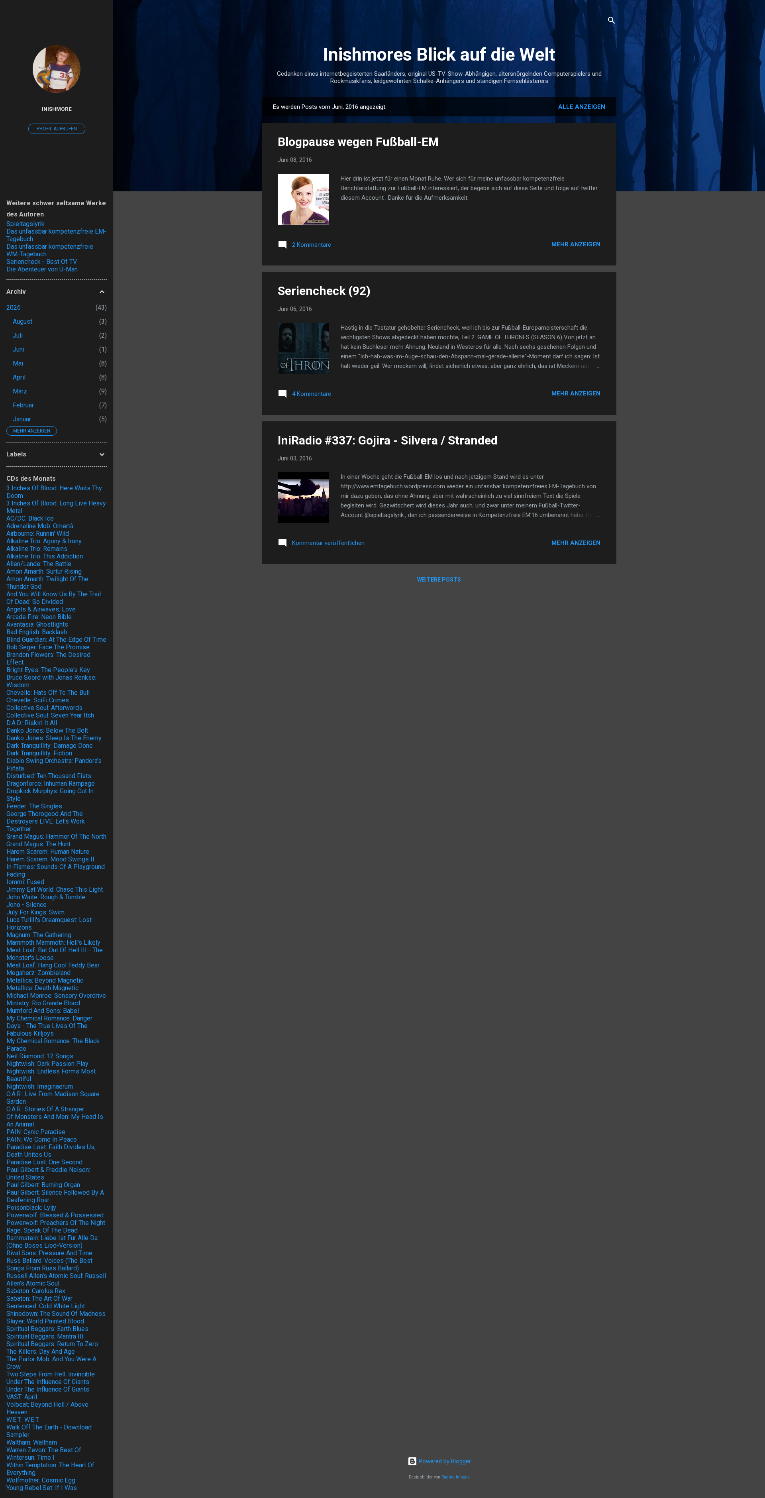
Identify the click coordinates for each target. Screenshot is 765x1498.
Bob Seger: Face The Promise (48, 647)
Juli (18, 335)
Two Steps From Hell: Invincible (50, 1374)
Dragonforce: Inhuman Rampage (50, 783)
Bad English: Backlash (36, 632)
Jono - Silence (26, 904)
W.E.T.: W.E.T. (22, 1419)
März (20, 391)
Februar (23, 405)
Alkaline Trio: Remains (36, 548)
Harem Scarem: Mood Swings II (50, 859)
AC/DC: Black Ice (30, 518)
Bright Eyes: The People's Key (48, 670)
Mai (18, 363)
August (22, 321)
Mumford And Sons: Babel (42, 1010)
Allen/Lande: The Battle (38, 564)
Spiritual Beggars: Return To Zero (52, 1344)
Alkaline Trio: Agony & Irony (44, 541)
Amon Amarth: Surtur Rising (44, 571)
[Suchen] (611, 22)
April (19, 377)
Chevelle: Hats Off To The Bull (48, 692)
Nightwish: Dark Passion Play (47, 1063)
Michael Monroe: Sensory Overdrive (56, 995)
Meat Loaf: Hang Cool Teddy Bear (53, 965)
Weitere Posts (439, 579)
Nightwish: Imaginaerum (39, 1086)
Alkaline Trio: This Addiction (44, 556)
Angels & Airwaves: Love (41, 609)
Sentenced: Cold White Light (45, 1306)
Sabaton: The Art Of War (39, 1298)
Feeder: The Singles (34, 806)
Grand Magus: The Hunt (38, 844)
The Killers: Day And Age (40, 1351)
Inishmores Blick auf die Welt (439, 54)
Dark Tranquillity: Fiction (39, 753)
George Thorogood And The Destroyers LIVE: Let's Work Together (45, 821)
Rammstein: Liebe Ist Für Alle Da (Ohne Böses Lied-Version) (52, 1241)
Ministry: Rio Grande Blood (43, 1003)
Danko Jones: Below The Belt (47, 730)
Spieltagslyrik (25, 224)
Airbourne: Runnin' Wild (37, 533)
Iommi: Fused (25, 882)
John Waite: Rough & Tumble (45, 897)
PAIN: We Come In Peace (41, 1139)
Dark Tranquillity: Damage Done (49, 745)
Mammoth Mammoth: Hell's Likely (53, 942)
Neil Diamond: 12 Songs (39, 1056)
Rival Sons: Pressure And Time (49, 1253)
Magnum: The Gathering (38, 935)
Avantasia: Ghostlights (37, 624)
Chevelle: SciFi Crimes (37, 700)
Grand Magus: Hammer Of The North (56, 836)
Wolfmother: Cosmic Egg (40, 1480)
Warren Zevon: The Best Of (43, 1450)
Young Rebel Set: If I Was (41, 1488)
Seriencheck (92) (324, 291)
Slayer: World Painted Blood (45, 1321)
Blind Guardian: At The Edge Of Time (56, 639)
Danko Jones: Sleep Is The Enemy (54, 738)
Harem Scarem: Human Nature (47, 851)
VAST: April (21, 1397)
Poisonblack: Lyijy (31, 1207)
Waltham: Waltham (31, 1442)
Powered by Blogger (444, 1461)
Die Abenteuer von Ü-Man (42, 269)
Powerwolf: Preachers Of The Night (55, 1223)
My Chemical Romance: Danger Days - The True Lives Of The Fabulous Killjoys (49, 1025)
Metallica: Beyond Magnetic (44, 980)
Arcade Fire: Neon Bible (39, 617)
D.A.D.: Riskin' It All (31, 723)
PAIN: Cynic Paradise (35, 1132)
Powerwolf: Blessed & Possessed (55, 1215)
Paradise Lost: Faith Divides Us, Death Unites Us (51, 1150)
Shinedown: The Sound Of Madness (56, 1313)
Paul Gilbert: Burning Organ (43, 1185)
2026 (13, 307)
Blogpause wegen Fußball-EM (358, 142)
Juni (18, 349)
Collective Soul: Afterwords (44, 708)
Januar (22, 419)
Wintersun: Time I (30, 1457)
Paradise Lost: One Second (44, 1162)
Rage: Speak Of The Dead (42, 1230)
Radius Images (455, 1477)
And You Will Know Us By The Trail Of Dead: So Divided (53, 597)
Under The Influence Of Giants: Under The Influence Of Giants (48, 1385)
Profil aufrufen (57, 129)
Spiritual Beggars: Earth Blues (47, 1329)
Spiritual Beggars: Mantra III (45, 1336)
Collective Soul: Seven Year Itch (50, 715)
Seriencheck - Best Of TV (41, 261)
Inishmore (57, 109)
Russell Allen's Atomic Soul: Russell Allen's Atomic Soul (56, 1279)
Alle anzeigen (581, 106)
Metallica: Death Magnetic (42, 988)
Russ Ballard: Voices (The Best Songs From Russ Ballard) (49, 1264)
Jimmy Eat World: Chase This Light (54, 889)
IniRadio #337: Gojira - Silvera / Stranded (388, 440)
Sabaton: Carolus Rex (35, 1291)
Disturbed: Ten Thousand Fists (48, 776)
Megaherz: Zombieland (38, 973)
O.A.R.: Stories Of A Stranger (45, 1109)
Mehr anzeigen (575, 244)
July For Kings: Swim (35, 912)
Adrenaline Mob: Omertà (39, 526)
